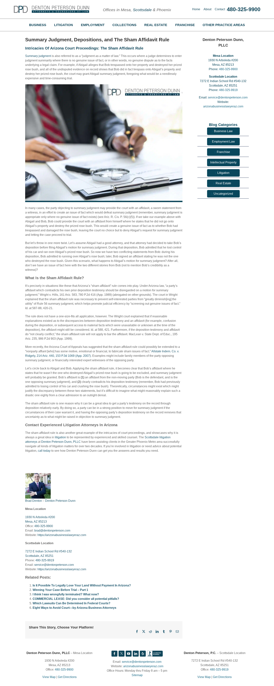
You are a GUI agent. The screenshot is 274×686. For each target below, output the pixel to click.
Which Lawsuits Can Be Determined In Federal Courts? (71, 603)
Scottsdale (142, 10)
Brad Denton (33, 500)
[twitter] (122, 654)
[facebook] (114, 654)
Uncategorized (223, 193)
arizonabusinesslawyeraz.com (223, 106)
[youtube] (129, 654)
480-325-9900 (243, 9)
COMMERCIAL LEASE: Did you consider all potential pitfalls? (76, 598)
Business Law (223, 131)
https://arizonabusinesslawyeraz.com (61, 535)
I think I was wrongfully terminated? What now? (66, 594)
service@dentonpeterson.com (54, 564)
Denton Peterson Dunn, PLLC (60, 441)
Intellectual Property (223, 162)
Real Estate (223, 183)
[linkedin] (136, 654)
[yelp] (143, 654)
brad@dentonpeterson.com (52, 530)
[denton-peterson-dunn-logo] (51, 7)
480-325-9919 (44, 560)
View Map (49, 677)
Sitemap (137, 675)
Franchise (223, 152)
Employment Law (223, 141)
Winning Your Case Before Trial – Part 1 (60, 589)
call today (44, 450)
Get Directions (67, 677)
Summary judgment (38, 56)
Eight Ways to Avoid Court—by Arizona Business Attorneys (74, 607)
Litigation (223, 172)
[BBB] (155, 654)
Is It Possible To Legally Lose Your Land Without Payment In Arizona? (82, 585)
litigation (60, 437)
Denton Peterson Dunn (60, 500)
